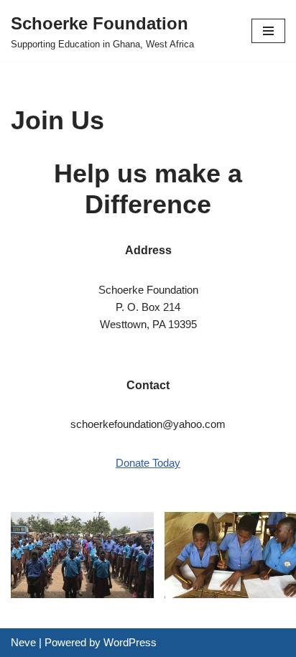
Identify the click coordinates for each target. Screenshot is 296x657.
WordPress (130, 642)
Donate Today (148, 463)
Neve (23, 642)
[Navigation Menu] (268, 31)
